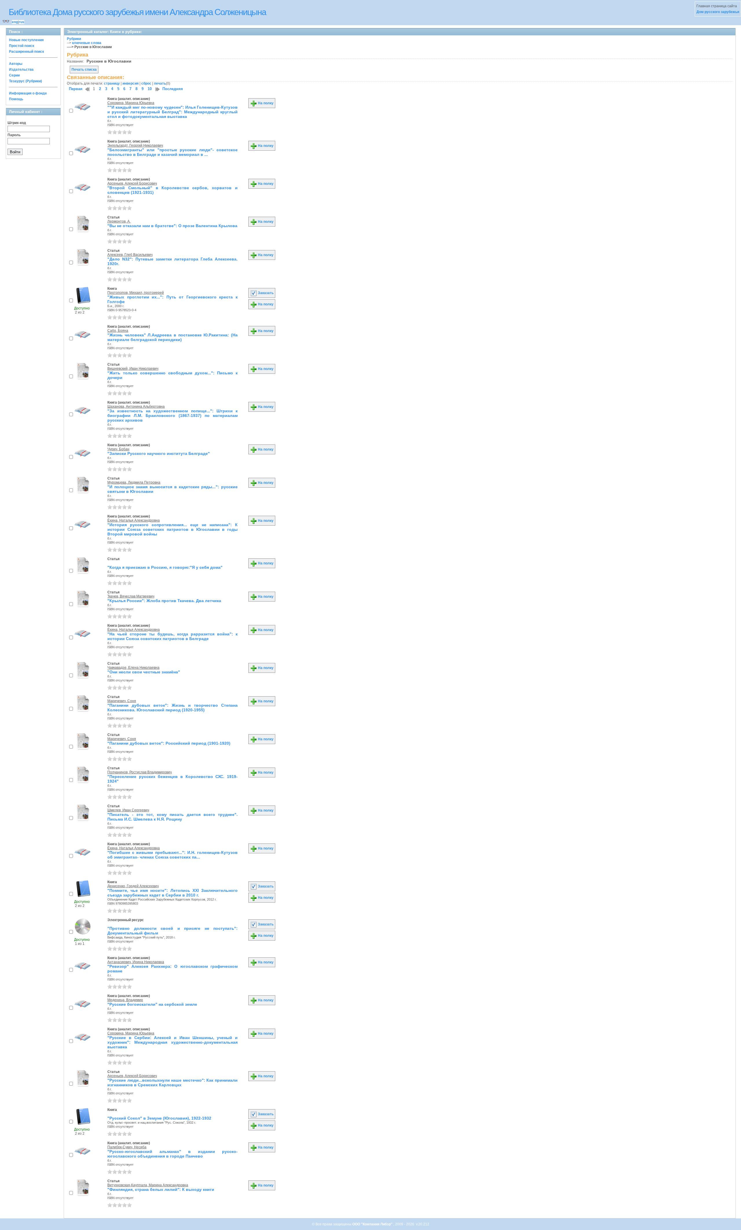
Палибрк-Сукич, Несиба (126, 1147)
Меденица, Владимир (125, 1000)
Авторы (15, 64)
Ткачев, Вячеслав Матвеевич (130, 596)
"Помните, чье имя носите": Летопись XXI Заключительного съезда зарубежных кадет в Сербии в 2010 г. (172, 892)
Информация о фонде (28, 93)
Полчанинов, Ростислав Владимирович (139, 772)
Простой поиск (21, 46)
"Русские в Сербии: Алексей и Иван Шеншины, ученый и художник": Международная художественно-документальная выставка (172, 1042)
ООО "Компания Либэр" (372, 1224)
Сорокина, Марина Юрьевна (130, 103)
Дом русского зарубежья (717, 12)
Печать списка (84, 70)
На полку (265, 103)
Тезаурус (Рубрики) (25, 81)
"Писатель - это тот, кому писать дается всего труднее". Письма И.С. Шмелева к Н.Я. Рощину (172, 816)
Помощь (16, 99)
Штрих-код (17, 123)
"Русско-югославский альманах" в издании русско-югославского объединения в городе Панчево (172, 1153)
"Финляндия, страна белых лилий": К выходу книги (160, 1189)
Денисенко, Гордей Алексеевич (133, 886)
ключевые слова (86, 43)
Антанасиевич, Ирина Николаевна (135, 962)
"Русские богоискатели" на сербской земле (152, 1004)
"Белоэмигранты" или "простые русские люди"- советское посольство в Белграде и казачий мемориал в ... (172, 152)
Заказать (265, 293)
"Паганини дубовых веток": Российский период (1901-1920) (168, 743)
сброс (146, 83)
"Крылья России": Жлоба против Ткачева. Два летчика (164, 600)
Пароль (14, 135)
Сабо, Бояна (117, 331)
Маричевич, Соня (121, 701)
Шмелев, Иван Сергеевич (128, 810)
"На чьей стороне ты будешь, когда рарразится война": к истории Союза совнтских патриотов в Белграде (172, 636)
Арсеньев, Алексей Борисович (132, 183)
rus (21, 22)
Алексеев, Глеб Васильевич (130, 255)
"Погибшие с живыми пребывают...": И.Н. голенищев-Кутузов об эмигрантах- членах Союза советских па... (172, 854)
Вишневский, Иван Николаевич (132, 369)
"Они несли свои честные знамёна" (143, 672)
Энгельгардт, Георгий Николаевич (135, 145)
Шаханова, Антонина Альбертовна (136, 406)
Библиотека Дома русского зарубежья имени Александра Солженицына (137, 12)
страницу (112, 83)
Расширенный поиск (26, 52)
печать (160, 83)
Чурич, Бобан (118, 449)
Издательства (21, 70)
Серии (14, 75)
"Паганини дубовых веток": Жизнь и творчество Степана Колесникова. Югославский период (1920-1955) (172, 707)
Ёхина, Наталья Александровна (133, 520)
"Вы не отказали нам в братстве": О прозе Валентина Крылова (172, 225)
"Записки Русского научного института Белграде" (158, 453)
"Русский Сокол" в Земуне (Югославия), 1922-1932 (159, 1118)
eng (15, 22)
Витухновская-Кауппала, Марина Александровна (147, 1185)
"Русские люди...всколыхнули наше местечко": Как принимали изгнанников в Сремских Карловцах (172, 1082)
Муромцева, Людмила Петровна (133, 482)
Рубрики (74, 39)
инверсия (130, 83)
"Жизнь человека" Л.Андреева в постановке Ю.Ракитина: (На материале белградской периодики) (172, 337)
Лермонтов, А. (119, 221)
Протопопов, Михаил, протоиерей (135, 293)
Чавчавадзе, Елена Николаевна (133, 668)
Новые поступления (26, 40)
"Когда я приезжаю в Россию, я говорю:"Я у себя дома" (165, 567)
